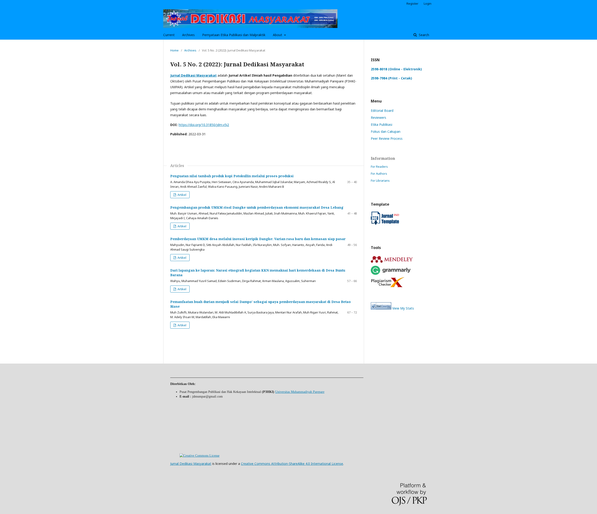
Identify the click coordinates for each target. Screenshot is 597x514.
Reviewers (378, 117)
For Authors (379, 173)
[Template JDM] (385, 223)
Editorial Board (382, 110)
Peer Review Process (387, 138)
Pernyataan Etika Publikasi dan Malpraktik (233, 35)
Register (412, 3)
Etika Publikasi (381, 124)
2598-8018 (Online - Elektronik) (396, 69)
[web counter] (381, 308)
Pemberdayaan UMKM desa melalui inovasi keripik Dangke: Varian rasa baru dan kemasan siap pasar (258, 239)
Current (169, 35)
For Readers (379, 166)
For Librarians (380, 180)
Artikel (181, 195)
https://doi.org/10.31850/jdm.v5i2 (204, 125)
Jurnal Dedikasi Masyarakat (190, 463)
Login (427, 3)
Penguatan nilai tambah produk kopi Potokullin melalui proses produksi (232, 176)
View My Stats (403, 308)
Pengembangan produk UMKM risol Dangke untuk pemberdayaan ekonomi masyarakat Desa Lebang (257, 207)
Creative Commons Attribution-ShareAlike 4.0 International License (292, 463)
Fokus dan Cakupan (385, 131)
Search (423, 35)
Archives (188, 35)
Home (174, 50)
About (278, 35)
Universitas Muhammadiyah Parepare (299, 392)
